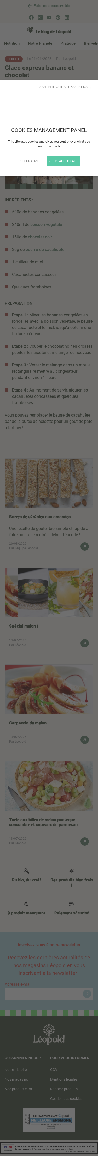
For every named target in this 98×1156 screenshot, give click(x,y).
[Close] (49, 578)
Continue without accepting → (65, 87)
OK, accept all (65, 161)
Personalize (29, 161)
